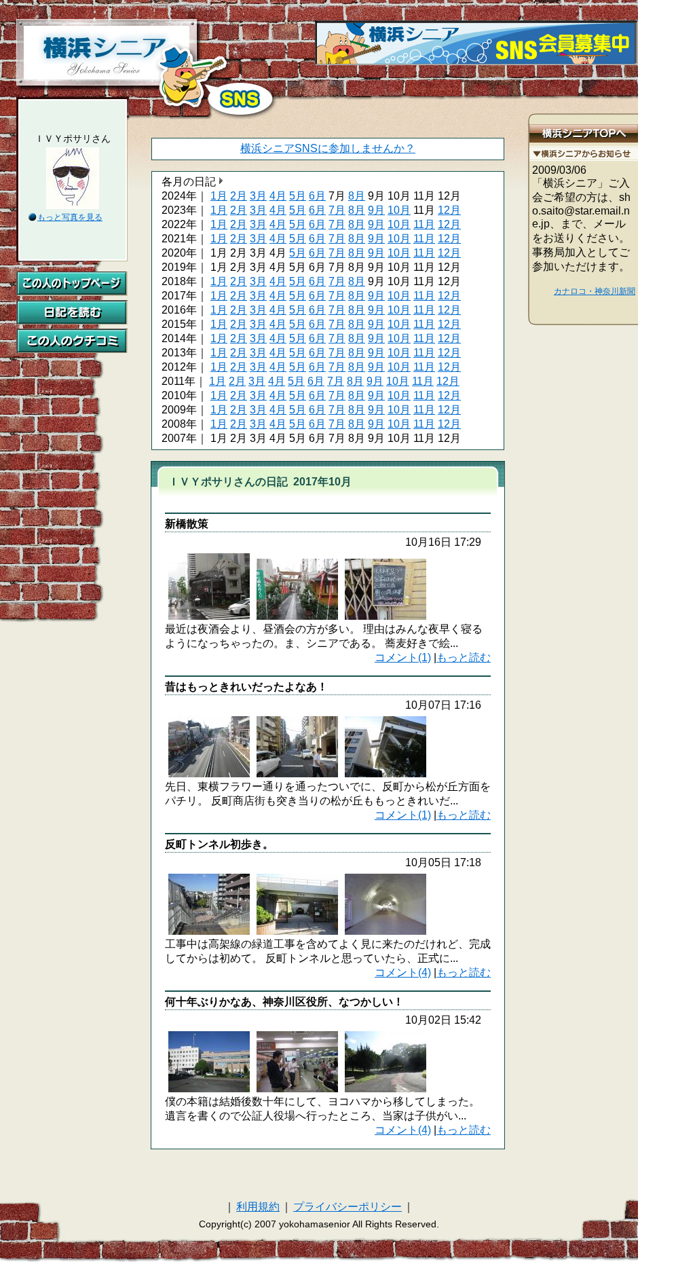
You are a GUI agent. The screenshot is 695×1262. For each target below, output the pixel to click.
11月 (424, 224)
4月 (277, 196)
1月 (218, 196)
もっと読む (463, 657)
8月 (356, 196)
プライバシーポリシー (347, 1206)
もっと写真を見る (69, 217)
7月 (336, 210)
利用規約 (258, 1206)
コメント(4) (403, 972)
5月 (297, 196)
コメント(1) (403, 657)
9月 (376, 210)
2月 (238, 196)
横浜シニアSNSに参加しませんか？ (327, 148)
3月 (258, 196)
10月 (399, 210)
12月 (449, 210)
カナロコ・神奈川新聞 (594, 291)
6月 (317, 196)
